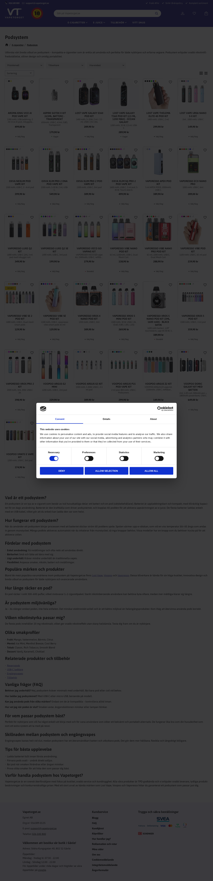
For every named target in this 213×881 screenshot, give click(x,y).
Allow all (151, 470)
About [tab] (153, 419)
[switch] (89, 458)
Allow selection (106, 470)
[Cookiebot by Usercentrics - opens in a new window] (159, 408)
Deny (61, 470)
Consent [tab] (59, 419)
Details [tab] (106, 419)
